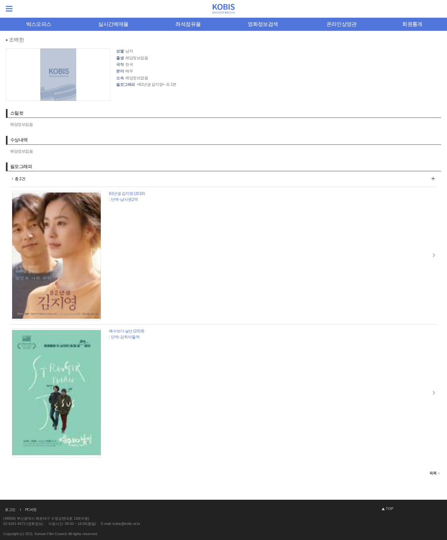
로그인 (10, 510)
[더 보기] (433, 179)
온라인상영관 (342, 24)
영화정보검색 (263, 24)
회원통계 (412, 24)
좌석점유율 (188, 24)
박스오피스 (38, 24)
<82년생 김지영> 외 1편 (156, 84)
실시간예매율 (113, 24)
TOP (389, 509)
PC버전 (31, 510)
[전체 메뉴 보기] (9, 8)
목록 (433, 473)
